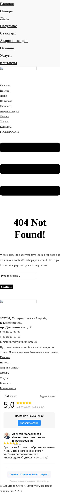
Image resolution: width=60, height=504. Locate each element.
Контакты (8, 63)
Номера (6, 11)
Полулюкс (8, 26)
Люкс (4, 18)
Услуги (6, 55)
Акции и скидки (14, 40)
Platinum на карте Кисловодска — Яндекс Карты (29, 481)
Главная (7, 4)
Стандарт (8, 33)
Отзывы (7, 48)
